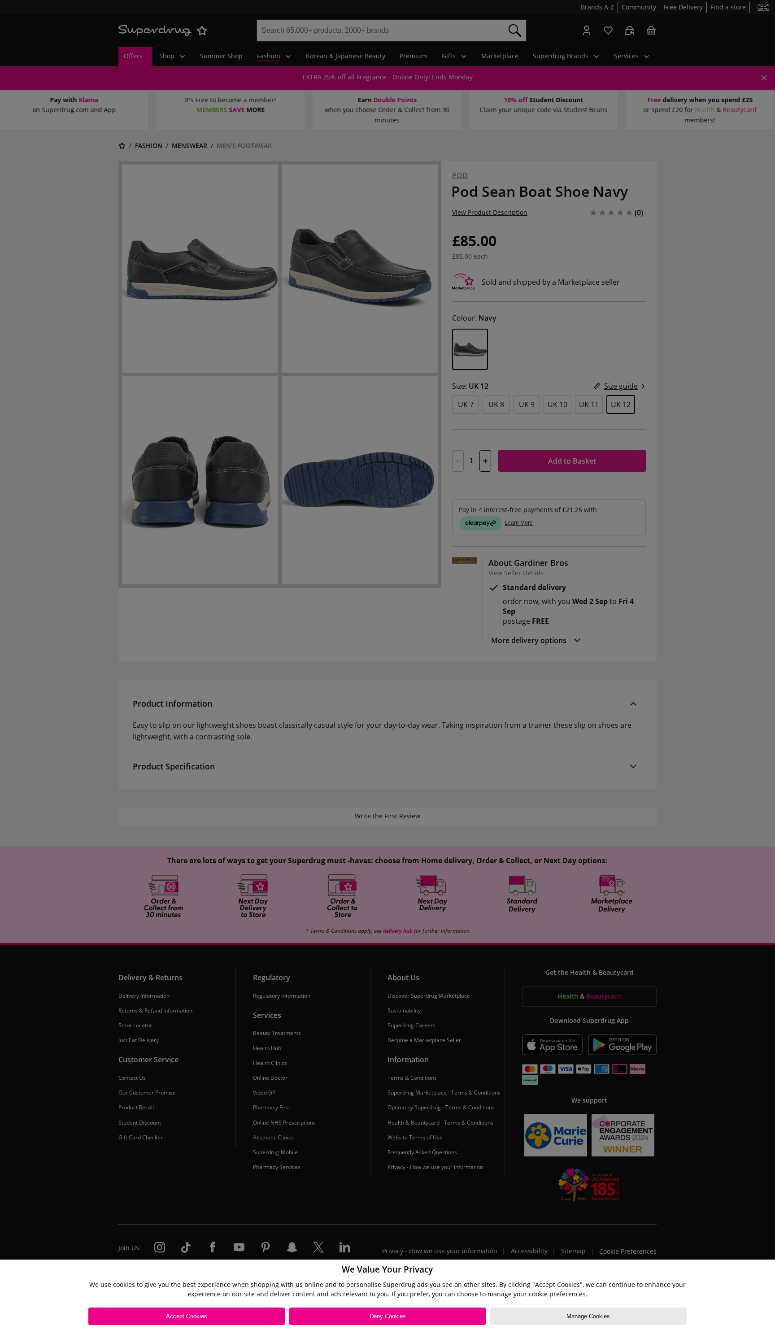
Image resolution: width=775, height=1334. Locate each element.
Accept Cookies (186, 1316)
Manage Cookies (588, 1316)
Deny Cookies (388, 1316)
